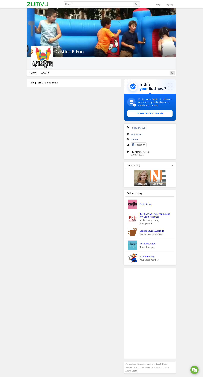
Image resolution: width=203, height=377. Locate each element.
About (45, 73)
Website (134, 139)
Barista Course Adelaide (152, 230)
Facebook (140, 144)
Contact (157, 367)
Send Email (136, 134)
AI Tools (137, 367)
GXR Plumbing (147, 256)
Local (158, 364)
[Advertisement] (150, 313)
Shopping (141, 364)
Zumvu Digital (131, 371)
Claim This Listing (148, 113)
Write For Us (147, 367)
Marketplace (130, 364)
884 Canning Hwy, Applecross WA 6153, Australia (155, 215)
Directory (151, 364)
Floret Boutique (147, 243)
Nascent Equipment (158, 182)
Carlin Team (146, 204)
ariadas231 (141, 183)
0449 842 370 (138, 127)
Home (32, 73)
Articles (128, 367)
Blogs (164, 364)
